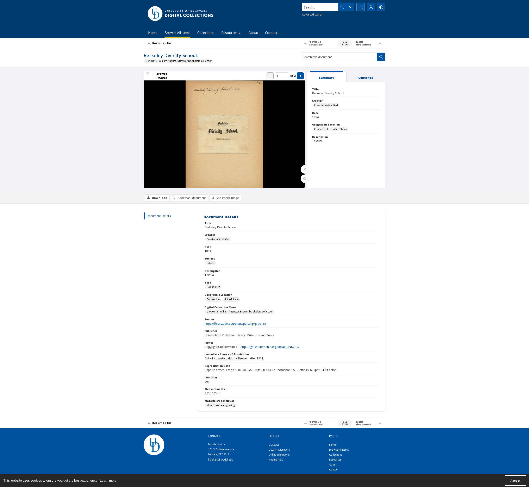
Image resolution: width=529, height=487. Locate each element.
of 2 (293, 76)
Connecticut (321, 129)
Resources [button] (229, 32)
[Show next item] (300, 75)
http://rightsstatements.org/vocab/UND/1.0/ (270, 347)
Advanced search (312, 14)
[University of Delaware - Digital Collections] (181, 13)
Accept (515, 480)
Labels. (211, 263)
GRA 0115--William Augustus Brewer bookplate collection (179, 61)
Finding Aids (276, 459)
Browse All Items (177, 32)
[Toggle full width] (305, 169)
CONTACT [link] (214, 436)
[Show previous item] (270, 75)
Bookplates (213, 287)
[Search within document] (381, 57)
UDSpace (274, 444)
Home (152, 32)
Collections (205, 32)
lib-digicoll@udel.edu (220, 459)
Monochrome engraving (221, 405)
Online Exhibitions (279, 454)
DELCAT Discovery (279, 449)
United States (339, 129)
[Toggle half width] (305, 179)
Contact (271, 32)
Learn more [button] (108, 480)
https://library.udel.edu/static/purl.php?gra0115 (235, 323)
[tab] (326, 76)
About (253, 32)
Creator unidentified (326, 105)
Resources (335, 459)
